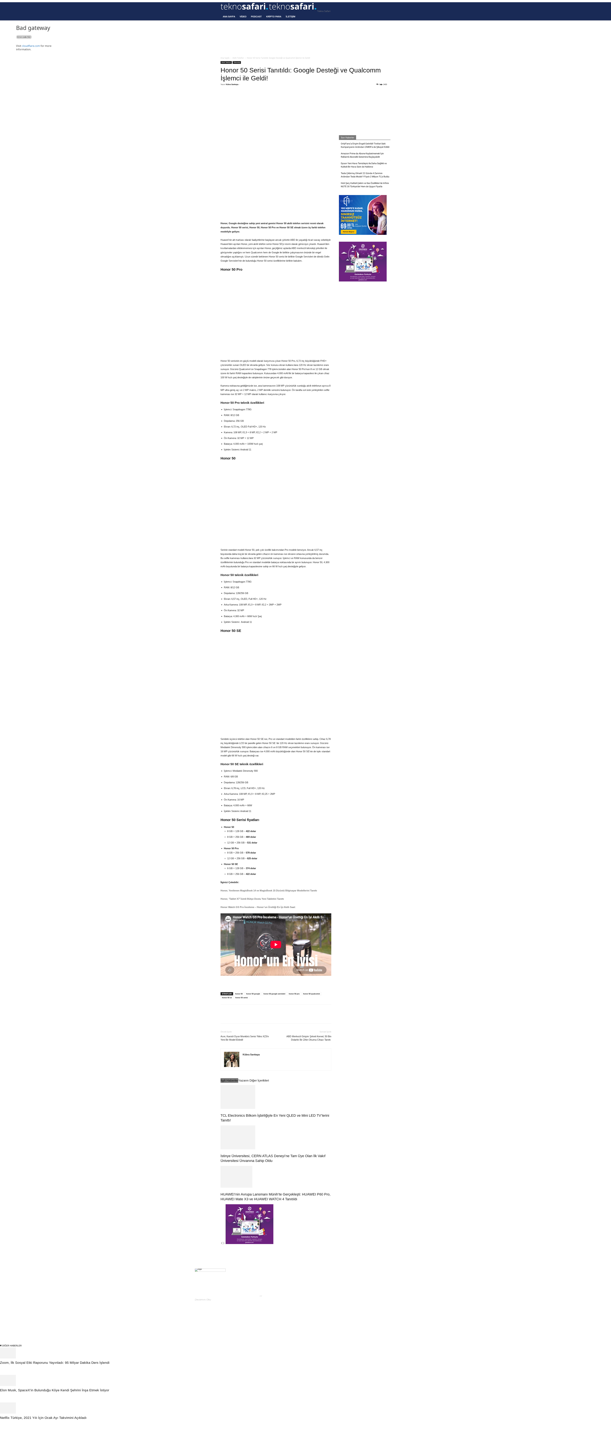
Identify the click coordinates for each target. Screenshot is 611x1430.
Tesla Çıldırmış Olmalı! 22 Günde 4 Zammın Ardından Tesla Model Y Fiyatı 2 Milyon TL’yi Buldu (365, 175)
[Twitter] (251, 97)
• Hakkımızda (363, 1325)
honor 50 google (253, 994)
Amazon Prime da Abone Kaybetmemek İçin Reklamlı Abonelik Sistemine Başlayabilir (362, 155)
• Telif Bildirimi (380, 1325)
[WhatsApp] (258, 97)
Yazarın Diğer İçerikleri (253, 1080)
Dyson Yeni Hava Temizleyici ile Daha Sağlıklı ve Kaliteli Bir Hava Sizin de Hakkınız (364, 165)
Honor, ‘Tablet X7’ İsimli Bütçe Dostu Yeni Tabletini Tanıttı (252, 898)
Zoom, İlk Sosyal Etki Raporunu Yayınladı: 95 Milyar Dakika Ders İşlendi (54, 1362)
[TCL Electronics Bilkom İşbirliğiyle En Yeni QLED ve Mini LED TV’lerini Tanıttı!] (276, 1097)
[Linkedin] (265, 97)
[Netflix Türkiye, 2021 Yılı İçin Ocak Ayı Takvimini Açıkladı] (305, 1408)
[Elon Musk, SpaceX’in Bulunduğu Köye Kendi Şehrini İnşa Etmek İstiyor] (305, 1380)
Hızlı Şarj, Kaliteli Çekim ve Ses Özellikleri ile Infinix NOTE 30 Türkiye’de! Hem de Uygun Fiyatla (365, 185)
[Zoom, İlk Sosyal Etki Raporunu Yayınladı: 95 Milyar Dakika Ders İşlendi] (305, 1353)
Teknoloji (237, 62)
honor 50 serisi (241, 998)
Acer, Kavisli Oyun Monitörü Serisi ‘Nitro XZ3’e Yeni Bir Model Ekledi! (245, 1038)
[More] (273, 97)
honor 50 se (227, 998)
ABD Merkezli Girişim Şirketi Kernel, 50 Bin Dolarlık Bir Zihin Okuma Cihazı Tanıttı (308, 1038)
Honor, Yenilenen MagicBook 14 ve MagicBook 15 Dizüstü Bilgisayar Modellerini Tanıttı (269, 890)
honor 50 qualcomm (311, 994)
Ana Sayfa (229, 16)
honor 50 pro (294, 994)
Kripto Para (273, 16)
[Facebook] (243, 97)
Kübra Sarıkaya (232, 84)
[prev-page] (222, 1243)
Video (243, 16)
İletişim (290, 16)
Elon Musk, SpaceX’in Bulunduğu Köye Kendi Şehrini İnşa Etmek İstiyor (54, 1390)
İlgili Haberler (229, 1080)
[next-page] (224, 1243)
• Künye (352, 1325)
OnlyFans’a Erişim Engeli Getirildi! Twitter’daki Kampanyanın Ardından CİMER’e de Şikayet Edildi (365, 145)
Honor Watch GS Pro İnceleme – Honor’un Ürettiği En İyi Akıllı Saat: (258, 907)
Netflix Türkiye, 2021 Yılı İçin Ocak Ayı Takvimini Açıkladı (44, 1417)
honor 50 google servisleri (274, 994)
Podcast (256, 16)
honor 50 (239, 994)
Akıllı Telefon (238, 58)
